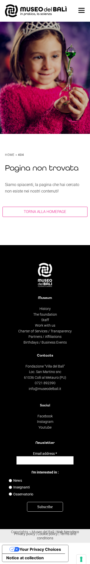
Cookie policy (48, 534)
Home (9, 155)
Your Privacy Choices (40, 549)
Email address (45, 454)
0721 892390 (45, 383)
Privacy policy (24, 534)
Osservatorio (23, 494)
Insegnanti (21, 487)
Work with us (45, 325)
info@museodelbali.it (45, 389)
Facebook (45, 416)
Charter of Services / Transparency (45, 331)
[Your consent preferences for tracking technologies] (81, 559)
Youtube (45, 427)
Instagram (45, 422)
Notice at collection (25, 557)
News (17, 480)
